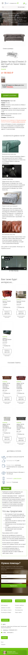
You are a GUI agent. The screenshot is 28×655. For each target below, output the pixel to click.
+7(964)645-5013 (13, 3)
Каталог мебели (11, 17)
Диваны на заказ (5, 607)
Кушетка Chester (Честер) (21, 301)
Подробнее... (10, 87)
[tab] (6, 488)
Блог (2, 642)
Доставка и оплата (6, 610)
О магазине (18, 607)
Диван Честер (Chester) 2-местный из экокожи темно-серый (21, 427)
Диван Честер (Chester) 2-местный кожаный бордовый (20, 386)
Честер (20, 19)
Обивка (3, 77)
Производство (19, 610)
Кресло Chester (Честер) (7, 301)
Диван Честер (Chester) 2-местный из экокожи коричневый (6, 386)
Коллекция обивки (6, 612)
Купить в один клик (7, 312)
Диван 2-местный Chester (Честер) (7, 340)
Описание (6, 488)
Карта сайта (18, 612)
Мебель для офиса (22, 17)
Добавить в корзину (9, 95)
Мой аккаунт (4, 605)
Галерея (3, 644)
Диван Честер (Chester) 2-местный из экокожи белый (7, 426)
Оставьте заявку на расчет (18, 121)
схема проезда (17, 478)
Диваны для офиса (12, 19)
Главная (3, 17)
